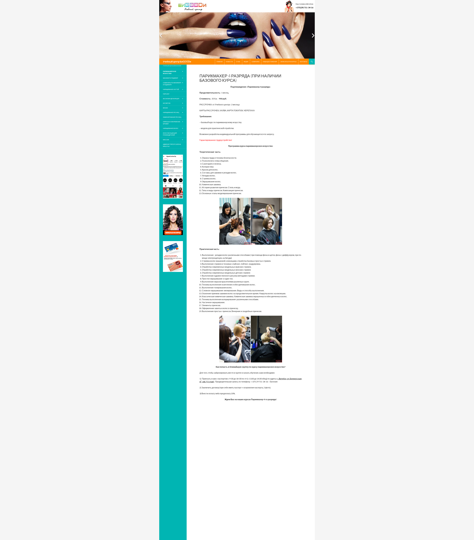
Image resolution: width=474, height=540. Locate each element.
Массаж (166, 139)
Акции (246, 61)
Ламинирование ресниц (172, 117)
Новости (229, 61)
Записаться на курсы (288, 61)
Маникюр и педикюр (170, 78)
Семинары (255, 61)
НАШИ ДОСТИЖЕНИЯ (270, 61)
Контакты (303, 61)
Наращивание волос (170, 128)
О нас (238, 61)
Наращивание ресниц (171, 112)
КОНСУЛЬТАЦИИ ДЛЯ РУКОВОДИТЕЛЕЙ (170, 134)
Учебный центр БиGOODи (177, 61)
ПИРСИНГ (166, 94)
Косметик (166, 103)
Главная (220, 61)
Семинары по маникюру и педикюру (172, 84)
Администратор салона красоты (172, 145)
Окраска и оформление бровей (171, 123)
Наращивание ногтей (171, 89)
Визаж (165, 108)
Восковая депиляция (171, 98)
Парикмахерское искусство (169, 72)
